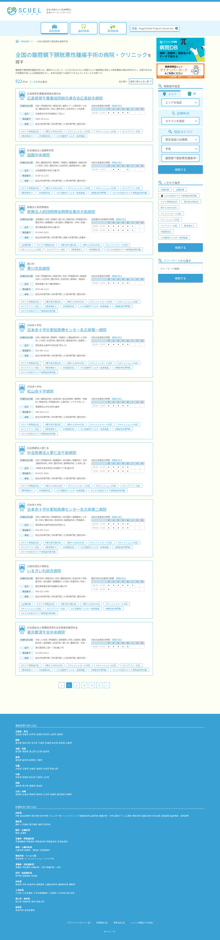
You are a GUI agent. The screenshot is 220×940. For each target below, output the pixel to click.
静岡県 (32, 760)
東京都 (18, 743)
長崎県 (32, 794)
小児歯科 (24, 824)
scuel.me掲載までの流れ (142, 923)
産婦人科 (40, 902)
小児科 (18, 893)
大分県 (46, 794)
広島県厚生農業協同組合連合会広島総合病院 (65, 98)
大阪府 (18, 769)
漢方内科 (35, 816)
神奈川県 (26, 743)
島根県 (25, 777)
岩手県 (32, 734)
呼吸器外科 (51, 842)
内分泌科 (156, 816)
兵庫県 (25, 769)
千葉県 (41, 743)
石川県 (39, 752)
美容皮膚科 (29, 910)
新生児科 (70, 893)
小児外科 (61, 893)
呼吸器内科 (40, 842)
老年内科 (44, 816)
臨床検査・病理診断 (179, 816)
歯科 (17, 824)
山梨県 (69, 743)
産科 (33, 902)
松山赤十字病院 (40, 391)
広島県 (39, 777)
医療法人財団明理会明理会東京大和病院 (61, 211)
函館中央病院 (38, 154)
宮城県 (39, 734)
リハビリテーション (33, 859)
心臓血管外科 (51, 884)
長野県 (25, 752)
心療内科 (19, 850)
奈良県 (46, 769)
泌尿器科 (26, 876)
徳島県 (18, 786)
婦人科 (18, 902)
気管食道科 (62, 842)
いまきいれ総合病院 (44, 570)
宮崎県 (53, 794)
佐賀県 (25, 794)
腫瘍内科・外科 (106, 816)
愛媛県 (32, 786)
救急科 (18, 884)
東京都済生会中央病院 (46, 632)
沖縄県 (69, 794)
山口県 (46, 777)
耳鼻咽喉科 (20, 842)
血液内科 (94, 816)
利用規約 (100, 923)
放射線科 (165, 816)
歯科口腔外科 (44, 824)
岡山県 (32, 777)
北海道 (18, 734)
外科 (24, 884)
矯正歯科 (33, 824)
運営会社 (118, 923)
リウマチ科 (49, 859)
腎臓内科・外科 (53, 867)
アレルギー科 (55, 816)
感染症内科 (146, 816)
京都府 (32, 769)
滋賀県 (39, 769)
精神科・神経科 (31, 850)
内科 (17, 816)
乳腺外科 (26, 902)
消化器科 (26, 867)
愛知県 (18, 760)
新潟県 (18, 752)
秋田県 (46, 734)
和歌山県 (54, 769)
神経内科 (136, 816)
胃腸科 (18, 867)
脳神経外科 (63, 884)
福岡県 (18, 794)
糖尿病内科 (84, 816)
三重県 (39, 760)
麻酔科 (72, 884)
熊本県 (39, 794)
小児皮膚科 (27, 893)
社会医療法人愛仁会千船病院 (51, 452)
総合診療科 (25, 816)
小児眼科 (52, 893)
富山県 (32, 752)
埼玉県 (34, 743)
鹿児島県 (61, 794)
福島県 (60, 734)
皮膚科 (23, 833)
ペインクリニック (70, 816)
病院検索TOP (27, 41)
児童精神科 (45, 850)
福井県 (46, 752)
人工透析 (127, 816)
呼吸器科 (30, 842)
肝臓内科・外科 (38, 867)
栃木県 (55, 743)
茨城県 (48, 743)
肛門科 (18, 876)
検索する (180, 169)
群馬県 (62, 743)
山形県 (53, 734)
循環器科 (40, 884)
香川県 (25, 786)
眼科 (17, 833)
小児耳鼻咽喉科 (40, 893)
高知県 (39, 786)
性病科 (34, 876)
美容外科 (19, 910)
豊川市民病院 (38, 268)
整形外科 (19, 859)
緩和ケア (118, 816)
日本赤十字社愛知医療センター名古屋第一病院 (67, 329)
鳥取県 (18, 777)
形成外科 (31, 884)
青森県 (25, 734)
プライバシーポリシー (77, 923)
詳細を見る (117, 105)
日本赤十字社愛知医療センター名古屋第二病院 (67, 509)
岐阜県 (25, 760)
